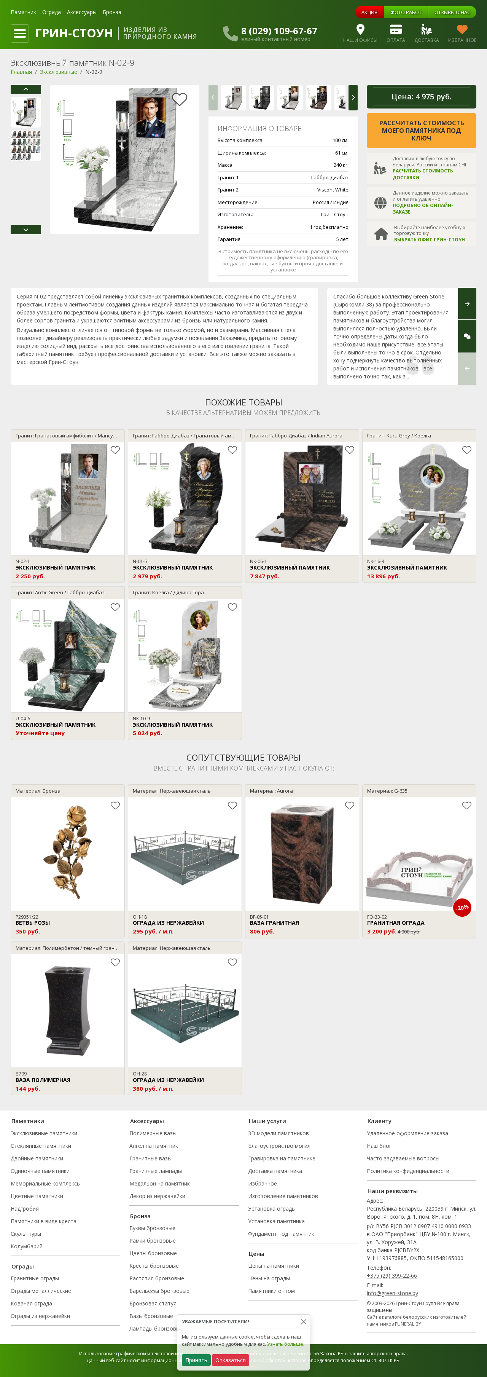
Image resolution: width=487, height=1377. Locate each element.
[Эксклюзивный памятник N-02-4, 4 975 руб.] (318, 97)
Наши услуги (267, 1121)
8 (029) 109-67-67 (279, 31)
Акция (369, 12)
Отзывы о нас (452, 12)
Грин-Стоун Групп (416, 1303)
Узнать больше (285, 1344)
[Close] (303, 1322)
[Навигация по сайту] (20, 33)
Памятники (27, 1121)
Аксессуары (82, 12)
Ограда (51, 12)
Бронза (112, 12)
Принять (196, 1360)
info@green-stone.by (392, 1293)
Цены (256, 1253)
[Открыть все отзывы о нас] (467, 336)
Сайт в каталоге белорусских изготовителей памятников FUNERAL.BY (416, 1320)
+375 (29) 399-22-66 (392, 1275)
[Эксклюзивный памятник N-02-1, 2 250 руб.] (233, 97)
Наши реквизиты (393, 1191)
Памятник (23, 12)
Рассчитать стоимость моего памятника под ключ (421, 130)
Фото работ (406, 12)
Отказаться (230, 1360)
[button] (26, 89)
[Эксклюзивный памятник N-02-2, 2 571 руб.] (262, 97)
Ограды (22, 1266)
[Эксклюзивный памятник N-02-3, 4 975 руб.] (290, 97)
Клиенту (380, 1121)
